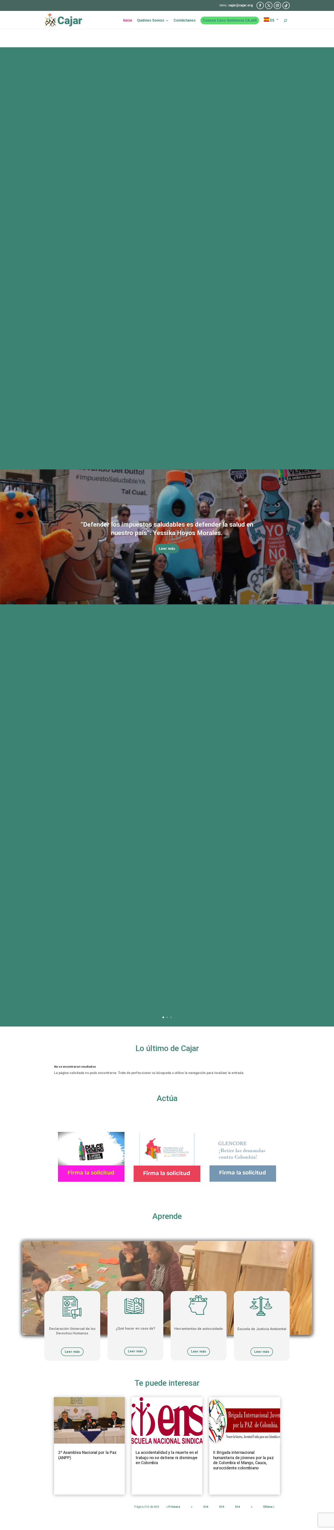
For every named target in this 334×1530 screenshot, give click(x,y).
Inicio (127, 20)
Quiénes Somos (150, 20)
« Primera (173, 1507)
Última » (268, 1507)
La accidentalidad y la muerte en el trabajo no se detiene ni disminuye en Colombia (167, 1457)
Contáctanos (185, 20)
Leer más (167, 548)
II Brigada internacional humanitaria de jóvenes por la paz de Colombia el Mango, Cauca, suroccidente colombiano (243, 1460)
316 (237, 1507)
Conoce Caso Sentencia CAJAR (230, 20)
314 (205, 1507)
